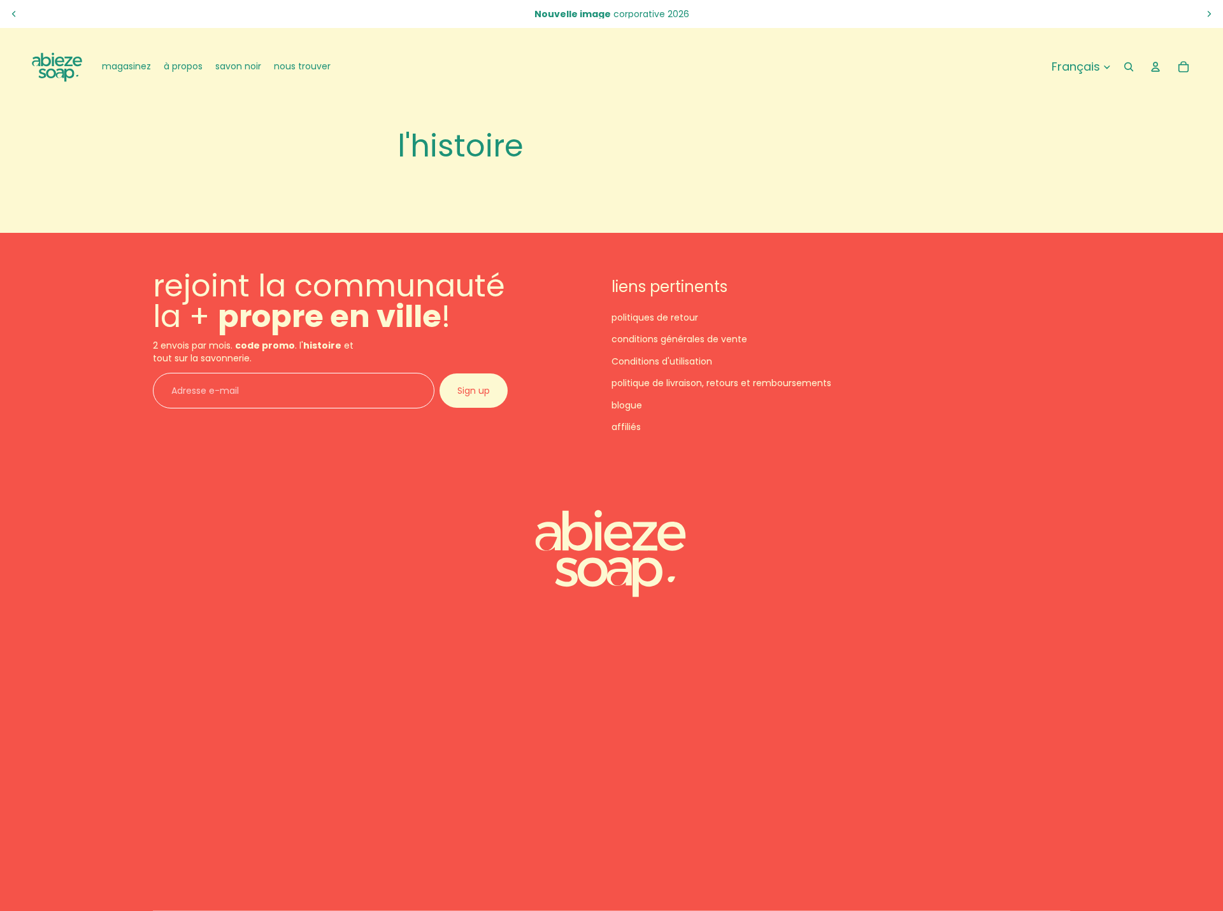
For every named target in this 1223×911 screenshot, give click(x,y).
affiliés (626, 427)
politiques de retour (655, 317)
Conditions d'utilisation (662, 361)
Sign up (473, 390)
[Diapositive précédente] (14, 14)
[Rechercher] (1129, 67)
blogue (627, 405)
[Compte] (1155, 67)
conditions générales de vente (679, 339)
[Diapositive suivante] (1209, 14)
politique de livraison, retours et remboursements (721, 383)
